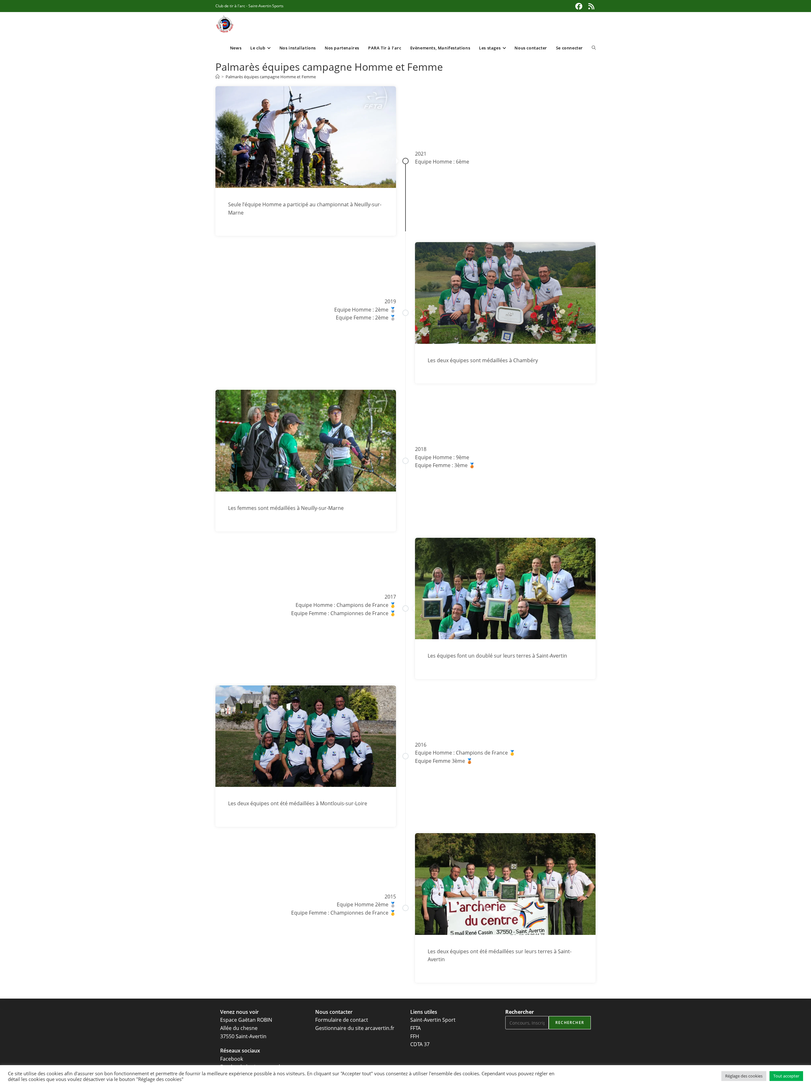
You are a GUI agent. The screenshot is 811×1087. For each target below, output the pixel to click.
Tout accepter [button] (786, 1076)
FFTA (415, 1028)
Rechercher (519, 1011)
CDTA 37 (420, 1044)
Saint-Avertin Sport (433, 1019)
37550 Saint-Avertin (243, 1036)
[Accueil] (217, 77)
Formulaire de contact (341, 1019)
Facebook (231, 1058)
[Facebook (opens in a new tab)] (578, 6)
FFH (414, 1036)
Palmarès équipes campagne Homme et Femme (271, 77)
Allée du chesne (239, 1028)
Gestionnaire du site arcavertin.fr (354, 1028)
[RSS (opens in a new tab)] (590, 6)
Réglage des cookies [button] (744, 1076)
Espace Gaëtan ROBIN (246, 1019)
